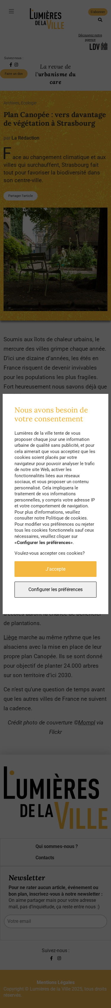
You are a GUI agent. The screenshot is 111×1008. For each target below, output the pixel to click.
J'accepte (55, 569)
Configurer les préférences (55, 589)
